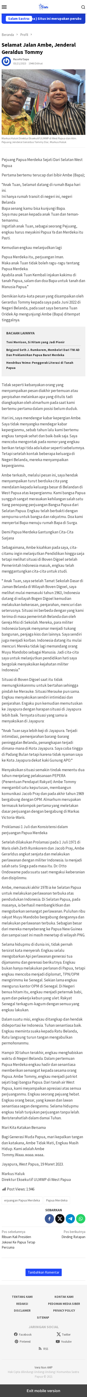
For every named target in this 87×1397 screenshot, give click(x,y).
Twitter (66, 1335)
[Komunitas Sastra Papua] (43, 6)
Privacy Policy (64, 1311)
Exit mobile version (43, 1390)
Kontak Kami (64, 1297)
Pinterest (25, 1342)
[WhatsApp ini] (80, 1218)
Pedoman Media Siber (64, 1304)
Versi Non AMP (44, 1367)
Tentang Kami (22, 1297)
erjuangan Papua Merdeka (22, 1200)
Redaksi (22, 1304)
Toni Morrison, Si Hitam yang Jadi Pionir (35, 342)
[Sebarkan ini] (49, 1218)
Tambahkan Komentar (43, 1272)
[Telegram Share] (70, 1218)
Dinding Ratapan (73, 1234)
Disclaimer (22, 1311)
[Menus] (4, 7)
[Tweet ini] (59, 1218)
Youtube (66, 1342)
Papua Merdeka (57, 1200)
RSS (45, 1349)
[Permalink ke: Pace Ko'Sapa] (6, 61)
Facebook (25, 1335)
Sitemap (43, 1318)
